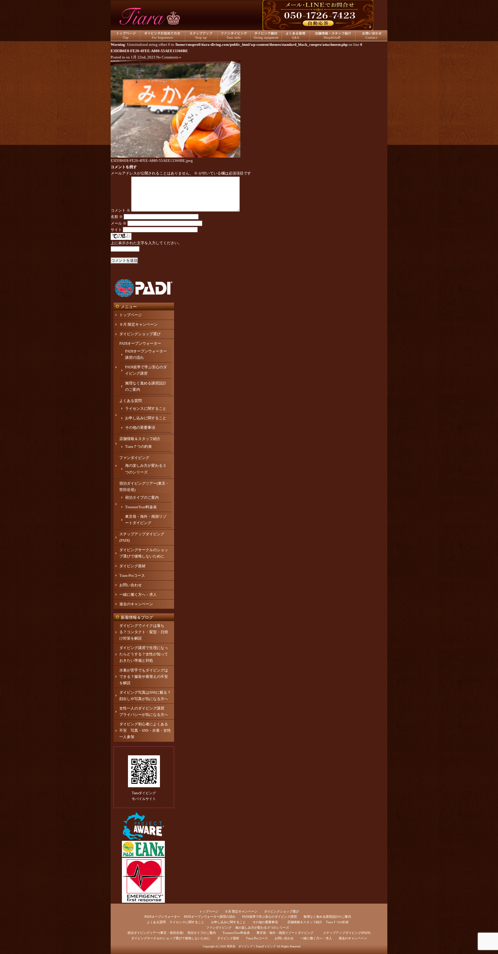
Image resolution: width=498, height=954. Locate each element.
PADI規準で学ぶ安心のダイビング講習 (269, 916)
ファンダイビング (134, 458)
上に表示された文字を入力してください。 (146, 243)
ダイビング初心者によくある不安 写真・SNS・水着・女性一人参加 (145, 730)
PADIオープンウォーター (140, 343)
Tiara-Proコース (132, 575)
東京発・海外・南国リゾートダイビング (285, 932)
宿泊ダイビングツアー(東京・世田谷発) (155, 932)
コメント (120, 210)
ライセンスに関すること (145, 408)
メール (119, 223)
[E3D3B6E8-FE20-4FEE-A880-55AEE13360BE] (175, 156)
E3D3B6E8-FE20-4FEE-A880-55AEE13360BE (149, 51)
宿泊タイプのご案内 (142, 497)
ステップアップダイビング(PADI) (347, 932)
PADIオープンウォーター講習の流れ (209, 916)
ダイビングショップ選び (140, 334)
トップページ (130, 315)
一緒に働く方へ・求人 (138, 594)
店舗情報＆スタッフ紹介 (140, 439)
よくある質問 (130, 401)
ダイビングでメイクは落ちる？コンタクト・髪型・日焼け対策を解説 (143, 631)
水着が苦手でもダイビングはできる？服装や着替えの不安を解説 (143, 676)
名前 (117, 217)
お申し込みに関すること (145, 418)
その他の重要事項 (140, 427)
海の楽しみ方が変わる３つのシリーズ (262, 927)
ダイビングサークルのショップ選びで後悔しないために (170, 938)
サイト (116, 229)
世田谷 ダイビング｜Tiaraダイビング (251, 946)
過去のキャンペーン (136, 604)
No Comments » (168, 57)
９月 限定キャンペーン (138, 324)
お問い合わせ (130, 585)
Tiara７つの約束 (138, 446)
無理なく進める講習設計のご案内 (327, 916)
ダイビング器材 (132, 566)
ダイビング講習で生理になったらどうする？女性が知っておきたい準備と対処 (143, 654)
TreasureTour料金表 (141, 507)
